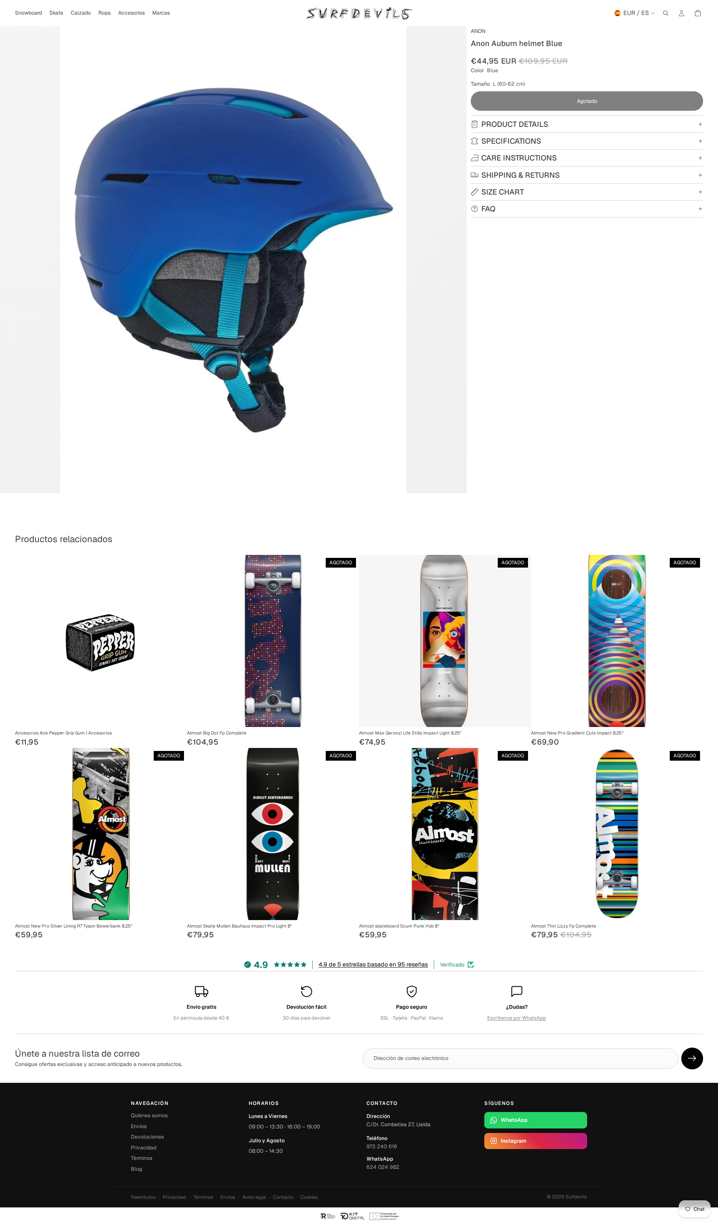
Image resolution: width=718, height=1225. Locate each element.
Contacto (283, 1197)
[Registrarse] (692, 1058)
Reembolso (143, 1197)
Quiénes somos (149, 1115)
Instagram (513, 1140)
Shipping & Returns (520, 175)
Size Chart (502, 192)
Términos (141, 1158)
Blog (136, 1169)
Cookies (309, 1197)
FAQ (488, 209)
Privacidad (143, 1147)
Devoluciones (147, 1136)
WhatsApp (514, 1119)
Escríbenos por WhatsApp (516, 1018)
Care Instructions (519, 158)
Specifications (511, 141)
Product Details (514, 124)
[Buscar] (665, 13)
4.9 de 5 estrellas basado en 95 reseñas (373, 964)
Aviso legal (254, 1197)
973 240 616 (381, 1146)
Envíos (139, 1126)
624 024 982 (382, 1167)
